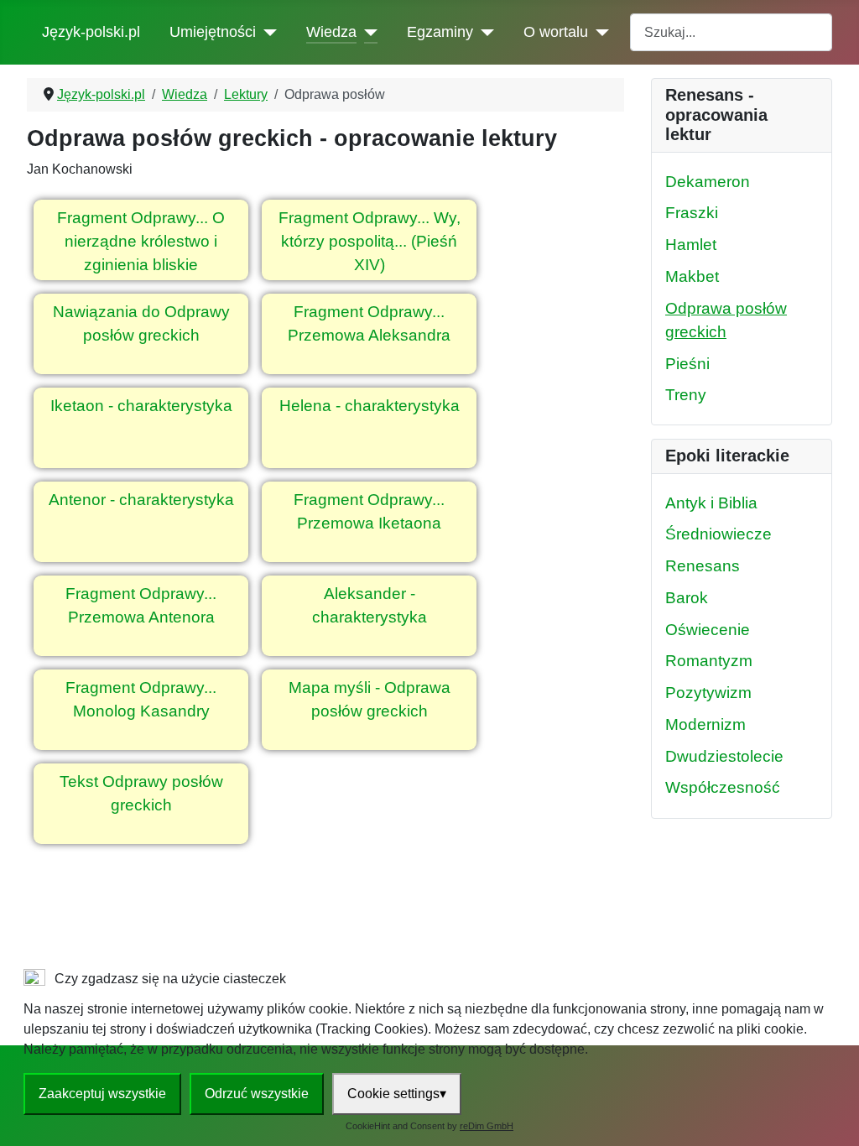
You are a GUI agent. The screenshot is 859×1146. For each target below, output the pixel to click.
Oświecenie (707, 629)
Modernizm (705, 724)
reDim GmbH (486, 1126)
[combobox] (731, 32)
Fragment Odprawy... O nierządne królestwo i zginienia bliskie (141, 241)
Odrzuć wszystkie (257, 1093)
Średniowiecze (718, 534)
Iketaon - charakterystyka (141, 405)
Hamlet (690, 244)
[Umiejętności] (266, 32)
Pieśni (687, 363)
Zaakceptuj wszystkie (102, 1093)
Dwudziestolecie (724, 756)
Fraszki (691, 212)
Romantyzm (708, 660)
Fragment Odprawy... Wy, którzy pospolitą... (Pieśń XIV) (370, 241)
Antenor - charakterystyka (141, 499)
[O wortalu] (598, 32)
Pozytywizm (708, 692)
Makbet (692, 276)
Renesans (702, 566)
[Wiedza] (367, 32)
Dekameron (707, 181)
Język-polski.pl (91, 31)
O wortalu (555, 31)
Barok (686, 598)
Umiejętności (212, 31)
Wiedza (331, 31)
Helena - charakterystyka (369, 405)
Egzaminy (440, 31)
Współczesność (722, 787)
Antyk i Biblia (711, 503)
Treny (685, 395)
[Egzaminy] (483, 32)
